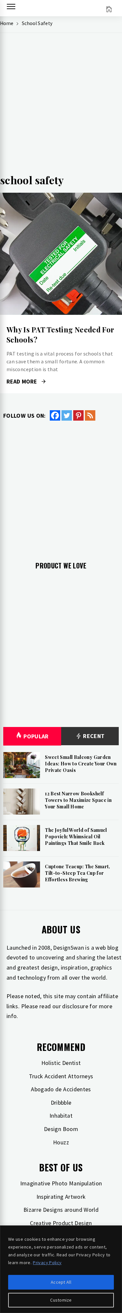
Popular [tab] (36, 736)
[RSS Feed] (90, 415)
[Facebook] (55, 415)
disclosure (75, 1006)
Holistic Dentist (61, 1063)
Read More (61, 254)
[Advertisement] (61, 105)
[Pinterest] (78, 415)
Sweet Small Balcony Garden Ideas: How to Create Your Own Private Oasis (80, 763)
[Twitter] (66, 415)
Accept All (61, 1282)
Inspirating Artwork (61, 1196)
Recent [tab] (93, 736)
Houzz (61, 1142)
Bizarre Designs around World (61, 1209)
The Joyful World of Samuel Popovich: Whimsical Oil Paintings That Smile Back (76, 836)
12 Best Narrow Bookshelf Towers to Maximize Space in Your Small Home (78, 799)
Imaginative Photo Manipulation (61, 1183)
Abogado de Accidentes (61, 1089)
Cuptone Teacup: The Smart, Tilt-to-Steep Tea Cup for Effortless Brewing (77, 872)
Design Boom (61, 1129)
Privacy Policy (47, 1262)
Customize (61, 1300)
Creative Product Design (61, 1223)
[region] (61, 1269)
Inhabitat (61, 1115)
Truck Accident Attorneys (61, 1076)
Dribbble (61, 1102)
